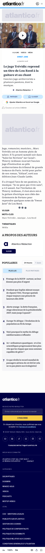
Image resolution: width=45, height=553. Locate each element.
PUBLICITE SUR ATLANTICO (13, 519)
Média (30, 52)
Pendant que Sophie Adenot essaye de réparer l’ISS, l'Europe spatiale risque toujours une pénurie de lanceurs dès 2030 (22, 294)
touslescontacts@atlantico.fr (22, 445)
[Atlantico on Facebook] (19, 439)
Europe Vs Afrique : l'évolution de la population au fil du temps (23, 322)
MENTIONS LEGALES (16, 514)
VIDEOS (5, 491)
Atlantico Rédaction (23, 90)
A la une (15, 52)
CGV (4, 514)
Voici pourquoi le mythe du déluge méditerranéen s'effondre (22, 333)
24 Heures (28, 263)
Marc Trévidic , (9, 218)
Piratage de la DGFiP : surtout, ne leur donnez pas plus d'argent (23, 280)
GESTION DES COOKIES (11, 524)
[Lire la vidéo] (22, 35)
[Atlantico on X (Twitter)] (12, 439)
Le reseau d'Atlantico (11, 461)
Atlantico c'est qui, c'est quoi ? (15, 459)
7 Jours (38, 263)
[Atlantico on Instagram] (33, 438)
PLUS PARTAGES (32, 271)
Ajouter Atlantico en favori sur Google (24, 102)
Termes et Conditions (27, 427)
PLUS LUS (12, 271)
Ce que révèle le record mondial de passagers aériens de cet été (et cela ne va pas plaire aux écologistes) (23, 363)
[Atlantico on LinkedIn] (26, 439)
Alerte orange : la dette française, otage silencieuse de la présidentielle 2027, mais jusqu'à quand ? (24, 310)
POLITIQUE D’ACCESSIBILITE (13, 534)
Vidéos (23, 52)
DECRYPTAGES (8, 476)
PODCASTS (7, 496)
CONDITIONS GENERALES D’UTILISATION (18, 544)
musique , (22, 218)
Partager (13, 97)
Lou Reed (31, 218)
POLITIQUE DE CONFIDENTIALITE (15, 529)
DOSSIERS (6, 481)
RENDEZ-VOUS (8, 486)
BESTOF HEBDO (8, 501)
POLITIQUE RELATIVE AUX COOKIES (16, 539)
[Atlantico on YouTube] (39, 438)
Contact (30, 461)
